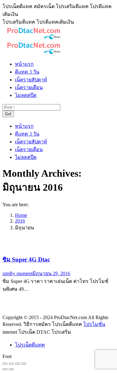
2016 (20, 220)
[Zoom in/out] (23, 364)
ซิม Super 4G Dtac (26, 259)
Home (21, 215)
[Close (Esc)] (4, 364)
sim (5, 273)
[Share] (11, 364)
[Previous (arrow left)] (4, 369)
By (20, 273)
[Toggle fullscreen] (17, 364)
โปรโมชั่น (94, 324)
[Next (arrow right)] (11, 369)
